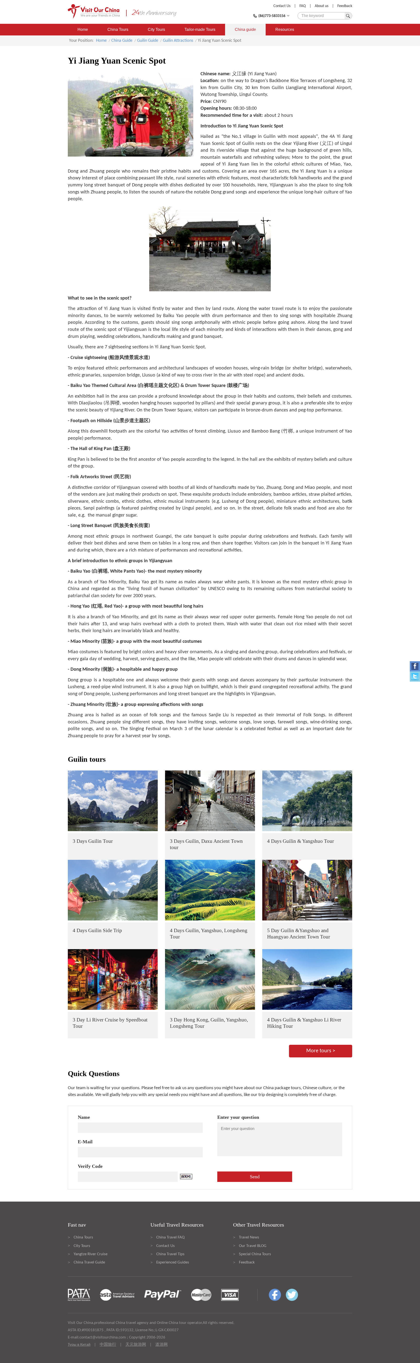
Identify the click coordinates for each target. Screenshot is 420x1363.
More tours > (320, 1051)
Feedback (344, 6)
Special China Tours (255, 1254)
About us (321, 6)
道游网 (161, 1345)
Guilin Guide (147, 40)
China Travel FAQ (170, 1237)
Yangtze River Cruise (90, 1254)
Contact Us (281, 6)
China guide (245, 29)
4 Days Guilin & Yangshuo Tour (300, 841)
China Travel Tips (170, 1254)
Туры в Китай (79, 1345)
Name (84, 1117)
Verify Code (90, 1166)
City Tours (156, 29)
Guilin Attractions (178, 40)
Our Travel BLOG (252, 1246)
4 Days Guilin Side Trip (97, 930)
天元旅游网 (135, 1345)
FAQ (302, 6)
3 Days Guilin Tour (93, 841)
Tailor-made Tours (199, 29)
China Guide (121, 40)
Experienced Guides (172, 1262)
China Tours (117, 29)
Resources (284, 29)
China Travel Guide (89, 1262)
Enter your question (238, 1117)
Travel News (249, 1237)
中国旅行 (108, 1345)
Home (83, 29)
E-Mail (85, 1141)
